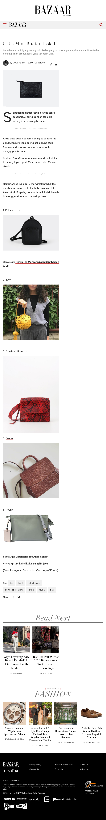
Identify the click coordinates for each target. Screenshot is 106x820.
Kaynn (9, 438)
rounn (42, 589)
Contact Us (34, 769)
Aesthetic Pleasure (16, 351)
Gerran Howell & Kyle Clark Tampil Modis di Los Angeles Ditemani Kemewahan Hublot (40, 734)
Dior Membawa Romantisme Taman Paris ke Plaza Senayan (65, 733)
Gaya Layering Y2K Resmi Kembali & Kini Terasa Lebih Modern (16, 663)
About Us (84, 764)
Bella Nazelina (41, 745)
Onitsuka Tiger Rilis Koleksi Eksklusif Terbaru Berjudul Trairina (91, 733)
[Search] (101, 25)
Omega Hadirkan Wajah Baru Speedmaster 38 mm (14, 731)
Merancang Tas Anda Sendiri (31, 556)
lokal (20, 583)
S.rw (8, 279)
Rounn (9, 509)
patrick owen (34, 583)
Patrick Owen (12, 210)
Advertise (84, 769)
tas (11, 583)
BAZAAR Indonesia (16, 739)
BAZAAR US (17, 673)
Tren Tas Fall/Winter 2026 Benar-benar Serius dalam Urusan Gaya (46, 663)
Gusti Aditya (19, 63)
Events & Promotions (64, 764)
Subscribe (59, 769)
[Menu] (4, 25)
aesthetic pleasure (14, 589)
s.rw (52, 589)
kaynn (31, 589)
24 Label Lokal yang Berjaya (31, 563)
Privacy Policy (35, 764)
